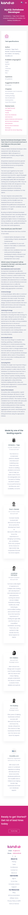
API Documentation (14, 895)
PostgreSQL (8, 110)
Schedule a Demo (14, 884)
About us (14, 873)
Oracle (7, 112)
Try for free (14, 831)
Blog (14, 892)
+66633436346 (16, 853)
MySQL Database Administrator (13, 119)
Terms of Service (14, 903)
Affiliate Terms (14, 898)
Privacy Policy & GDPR (14, 901)
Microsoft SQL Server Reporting (13, 130)
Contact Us (14, 870)
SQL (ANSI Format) (10, 108)
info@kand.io (16, 850)
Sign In (14, 878)
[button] (22, 3)
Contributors (14, 867)
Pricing (14, 861)
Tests (14, 864)
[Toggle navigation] (26, 3)
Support (14, 887)
